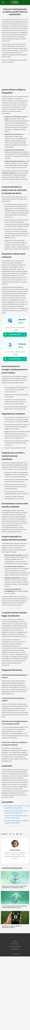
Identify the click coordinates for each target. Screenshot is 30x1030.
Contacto (15, 941)
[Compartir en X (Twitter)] (21, 834)
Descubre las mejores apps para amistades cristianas (11, 926)
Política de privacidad (15, 946)
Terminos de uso (15, 944)
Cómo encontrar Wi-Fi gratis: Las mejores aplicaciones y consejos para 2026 (14, 886)
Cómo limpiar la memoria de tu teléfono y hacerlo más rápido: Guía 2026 (14, 906)
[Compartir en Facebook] (10, 834)
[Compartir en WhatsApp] (13, 834)
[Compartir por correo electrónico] (17, 834)
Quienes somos (15, 949)
